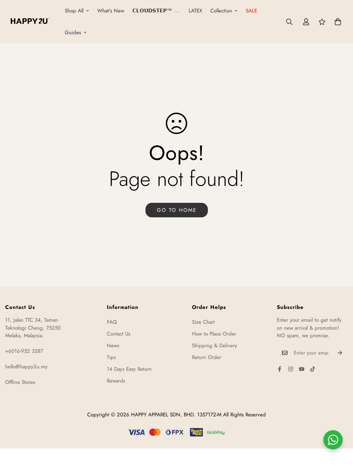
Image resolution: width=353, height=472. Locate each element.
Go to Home (176, 210)
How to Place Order (214, 334)
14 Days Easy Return (129, 369)
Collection (221, 11)
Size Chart (203, 322)
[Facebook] (279, 369)
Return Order (206, 357)
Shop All (74, 11)
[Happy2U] (30, 21)
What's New (110, 11)
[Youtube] (301, 369)
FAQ (112, 322)
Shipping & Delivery (214, 345)
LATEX (195, 11)
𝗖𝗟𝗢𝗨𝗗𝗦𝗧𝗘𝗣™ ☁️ (156, 11)
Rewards (116, 381)
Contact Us (118, 334)
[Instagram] (290, 369)
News (113, 345)
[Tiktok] (312, 369)
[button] (338, 22)
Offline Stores (20, 382)
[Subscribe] (340, 353)
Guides (73, 32)
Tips (111, 357)
